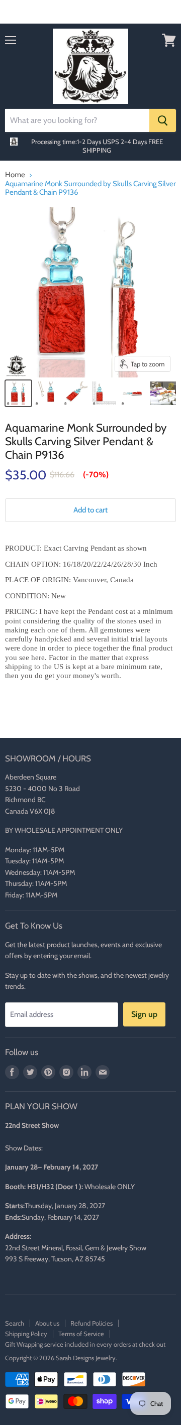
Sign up (144, 1014)
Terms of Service (81, 1334)
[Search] (162, 120)
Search (14, 1323)
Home (15, 175)
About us (47, 1323)
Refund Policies (91, 1323)
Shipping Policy (26, 1334)
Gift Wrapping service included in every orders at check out (85, 1344)
